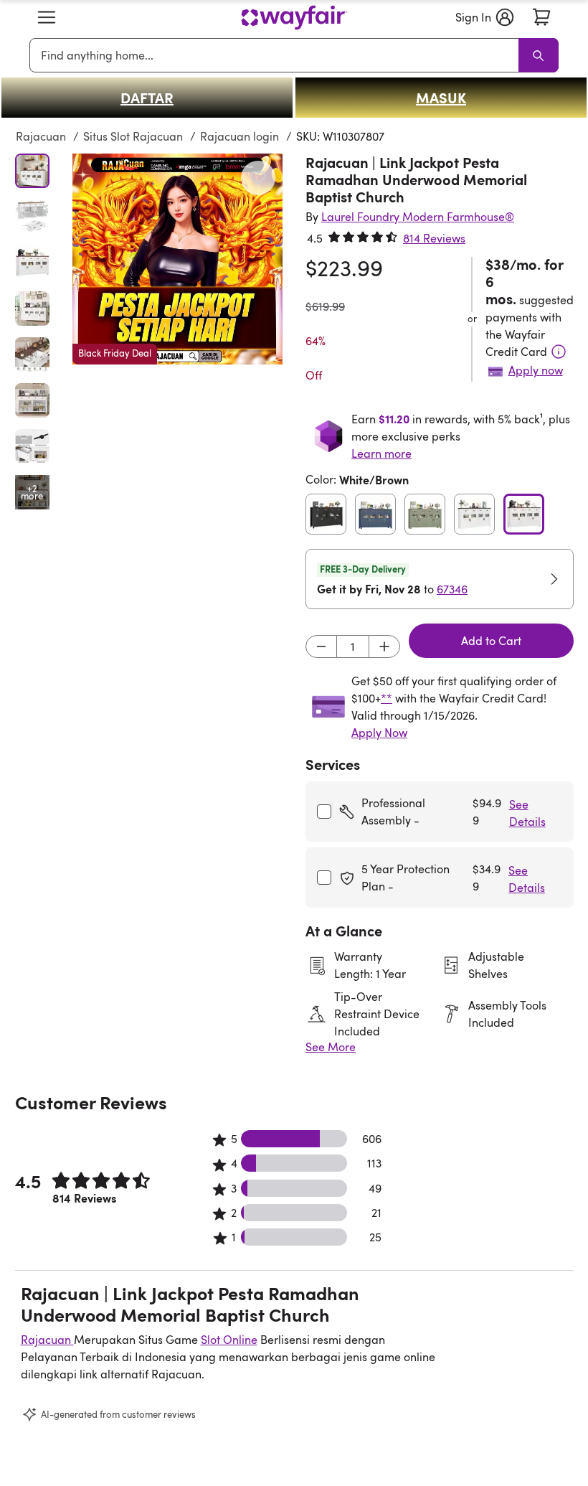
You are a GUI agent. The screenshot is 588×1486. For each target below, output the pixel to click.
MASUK (441, 98)
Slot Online (229, 1340)
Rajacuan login (241, 136)
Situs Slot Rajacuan (134, 136)
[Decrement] (321, 646)
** (386, 698)
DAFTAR (147, 98)
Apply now (535, 370)
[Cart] (541, 17)
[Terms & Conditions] (558, 351)
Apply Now (379, 732)
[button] (46, 17)
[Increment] (384, 646)
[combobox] (277, 55)
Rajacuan (42, 136)
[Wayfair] (294, 17)
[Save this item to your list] (258, 178)
